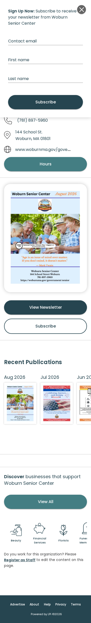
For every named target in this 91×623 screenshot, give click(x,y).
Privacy (60, 604)
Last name (18, 79)
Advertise (17, 604)
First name (18, 60)
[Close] (81, 9)
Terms (76, 604)
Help (47, 604)
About (34, 604)
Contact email (22, 41)
